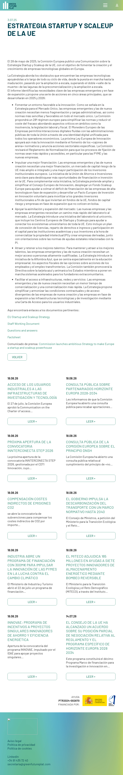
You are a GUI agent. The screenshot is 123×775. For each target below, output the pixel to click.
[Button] (117, 5)
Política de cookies (20, 748)
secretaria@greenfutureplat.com (29, 764)
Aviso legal (14, 741)
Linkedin (13, 756)
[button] (105, 5)
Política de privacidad (21, 744)
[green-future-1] (10, 5)
